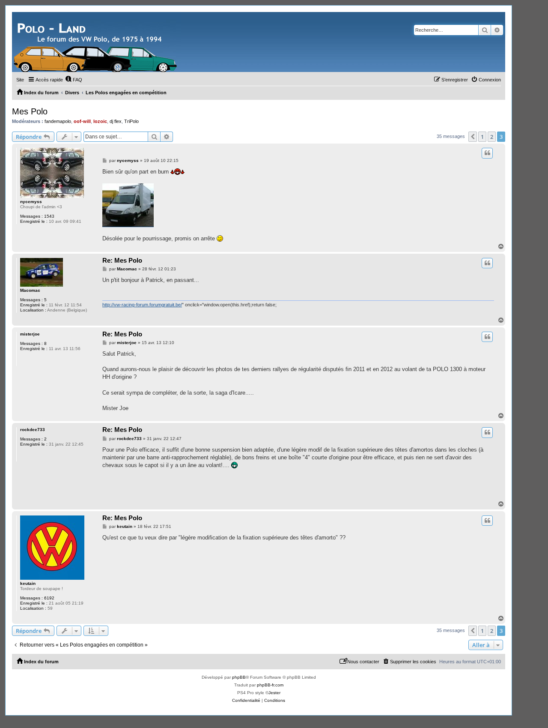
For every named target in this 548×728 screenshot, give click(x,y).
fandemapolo (58, 121)
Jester (274, 692)
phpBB (239, 677)
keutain (28, 583)
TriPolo (131, 121)
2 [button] (491, 137)
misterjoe (30, 334)
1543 (49, 216)
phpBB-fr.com (270, 685)
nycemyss (31, 201)
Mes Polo (30, 111)
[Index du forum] (96, 42)
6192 (49, 598)
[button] (472, 137)
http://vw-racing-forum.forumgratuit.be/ (142, 304)
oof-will (82, 121)
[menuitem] (73, 80)
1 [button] (482, 137)
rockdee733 (32, 429)
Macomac (30, 290)
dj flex (116, 121)
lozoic (100, 121)
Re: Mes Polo (122, 260)
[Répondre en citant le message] (487, 153)
